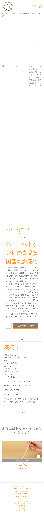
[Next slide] (38, 39)
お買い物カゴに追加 (26, 326)
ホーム (4, 13)
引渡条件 (22, 508)
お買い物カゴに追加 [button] (22, 460)
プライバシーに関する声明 (22, 504)
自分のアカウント (22, 501)
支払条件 (22, 506)
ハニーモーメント (14, 13)
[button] (8, 73)
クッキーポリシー (22, 511)
